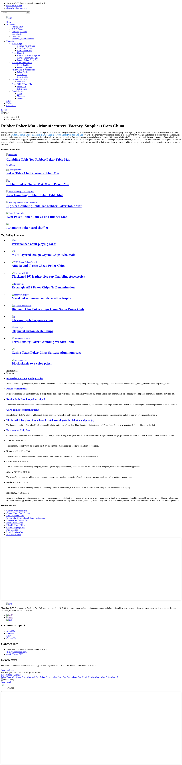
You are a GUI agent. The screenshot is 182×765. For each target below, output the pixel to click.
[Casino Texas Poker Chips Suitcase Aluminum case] (13, 349)
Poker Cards (22, 72)
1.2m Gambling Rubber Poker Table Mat (34, 195)
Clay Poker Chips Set (110, 677)
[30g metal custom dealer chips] (17, 327)
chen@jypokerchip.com (16, 8)
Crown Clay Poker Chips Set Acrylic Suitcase (25, 518)
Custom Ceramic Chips (21, 135)
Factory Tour (17, 27)
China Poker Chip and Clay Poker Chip (33, 677)
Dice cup (21, 82)
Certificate (16, 36)
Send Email (6, 682)
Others (20, 98)
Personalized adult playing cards (34, 244)
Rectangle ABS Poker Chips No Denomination (43, 287)
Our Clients (16, 34)
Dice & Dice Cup (19, 79)
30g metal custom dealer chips (32, 331)
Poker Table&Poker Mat (22, 84)
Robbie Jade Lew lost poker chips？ (26, 399)
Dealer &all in (23, 65)
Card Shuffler (23, 77)
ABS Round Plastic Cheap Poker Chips (38, 265)
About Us (10, 24)
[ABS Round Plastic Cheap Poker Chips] (24, 262)
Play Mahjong (12, 530)
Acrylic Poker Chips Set (27, 58)
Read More (11, 165)
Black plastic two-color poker (32, 363)
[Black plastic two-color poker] (19, 360)
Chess (19, 94)
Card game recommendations (22, 409)
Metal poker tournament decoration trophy (41, 298)
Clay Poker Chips (24, 48)
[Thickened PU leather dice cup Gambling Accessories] (20, 273)
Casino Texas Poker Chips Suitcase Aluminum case (46, 352)
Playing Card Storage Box (17, 520)
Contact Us (11, 105)
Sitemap (17, 675)
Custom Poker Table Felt (16, 511)
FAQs (8, 103)
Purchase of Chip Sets (18, 430)
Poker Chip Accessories (22, 62)
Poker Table (22, 89)
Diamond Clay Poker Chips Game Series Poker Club (48, 309)
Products (10, 41)
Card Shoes (22, 74)
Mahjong (21, 96)
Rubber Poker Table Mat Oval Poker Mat (37, 184)
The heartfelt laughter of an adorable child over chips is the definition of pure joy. (50, 420)
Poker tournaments (16, 388)
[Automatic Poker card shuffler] (8, 224)
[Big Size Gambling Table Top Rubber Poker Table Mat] (22, 202)
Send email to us (8, 670)
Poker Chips (17, 43)
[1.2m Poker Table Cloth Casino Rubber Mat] (15, 213)
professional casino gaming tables (24, 378)
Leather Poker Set (58, 677)
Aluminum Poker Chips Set (28, 55)
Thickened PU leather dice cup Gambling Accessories (48, 276)
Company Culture (19, 31)
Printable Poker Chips (15, 525)
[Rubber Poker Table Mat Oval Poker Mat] (8, 180)
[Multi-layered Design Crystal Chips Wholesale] (13, 251)
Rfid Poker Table (13, 534)
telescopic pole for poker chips (32, 320)
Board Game (17, 91)
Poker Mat (21, 86)
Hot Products (6, 675)
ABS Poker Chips (24, 51)
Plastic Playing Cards (15, 532)
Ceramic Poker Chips (26, 46)
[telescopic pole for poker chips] (13, 316)
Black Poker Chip (39, 135)
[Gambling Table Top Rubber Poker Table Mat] (11, 154)
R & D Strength (18, 29)
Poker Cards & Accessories (23, 70)
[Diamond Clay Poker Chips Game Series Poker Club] (21, 306)
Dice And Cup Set (75, 135)
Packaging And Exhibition (23, 39)
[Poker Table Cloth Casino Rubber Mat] (13, 170)
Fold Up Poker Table (15, 515)
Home (9, 22)
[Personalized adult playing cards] (14, 240)
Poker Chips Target (14, 523)
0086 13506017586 (14, 654)
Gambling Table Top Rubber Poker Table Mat (38, 159)
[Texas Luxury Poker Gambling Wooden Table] (21, 338)
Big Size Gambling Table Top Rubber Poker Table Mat (44, 206)
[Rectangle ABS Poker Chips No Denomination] (18, 284)
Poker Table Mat (8, 677)
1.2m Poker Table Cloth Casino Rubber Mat (36, 216)
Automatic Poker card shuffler (27, 227)
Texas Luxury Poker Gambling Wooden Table (43, 342)
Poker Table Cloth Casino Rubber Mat (32, 173)
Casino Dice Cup (74, 677)
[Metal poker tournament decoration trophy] (20, 295)
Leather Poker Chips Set (27, 60)
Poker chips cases (24, 67)
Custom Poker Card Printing (18, 513)
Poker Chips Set (18, 53)
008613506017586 (14, 6)
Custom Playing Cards (57, 135)
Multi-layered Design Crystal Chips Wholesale (43, 254)
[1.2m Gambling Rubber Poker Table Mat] (20, 191)
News (8, 101)
